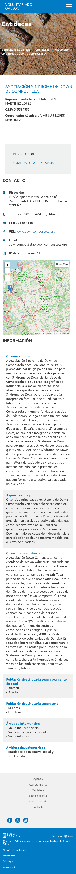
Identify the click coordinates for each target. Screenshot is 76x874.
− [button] (7, 270)
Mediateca (38, 790)
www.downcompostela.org (36, 231)
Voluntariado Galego (16, 50)
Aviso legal (8, 861)
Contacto (38, 807)
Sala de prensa (38, 796)
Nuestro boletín (38, 801)
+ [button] (7, 265)
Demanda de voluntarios (32, 163)
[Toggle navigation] (69, 6)
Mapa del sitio (9, 867)
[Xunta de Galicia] (11, 836)
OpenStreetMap (51, 333)
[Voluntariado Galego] (19, 6)
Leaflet (38, 333)
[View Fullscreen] (7, 278)
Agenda (38, 779)
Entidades (42, 50)
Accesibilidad (9, 856)
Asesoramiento (38, 785)
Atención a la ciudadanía (14, 850)
